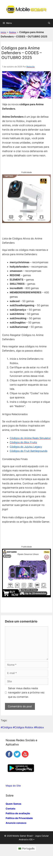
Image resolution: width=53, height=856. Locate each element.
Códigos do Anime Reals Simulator (30, 438)
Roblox (12, 32)
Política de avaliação (18, 813)
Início (3, 32)
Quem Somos (13, 803)
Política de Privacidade (19, 818)
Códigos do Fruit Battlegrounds (28, 450)
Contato (10, 808)
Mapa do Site (13, 785)
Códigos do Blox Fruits (23, 442)
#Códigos (6, 727)
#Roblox (39, 727)
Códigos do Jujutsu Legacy (26, 446)
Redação (30, 66)
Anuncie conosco (16, 823)
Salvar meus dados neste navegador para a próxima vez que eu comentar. (26, 692)
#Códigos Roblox (23, 727)
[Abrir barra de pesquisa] (49, 23)
